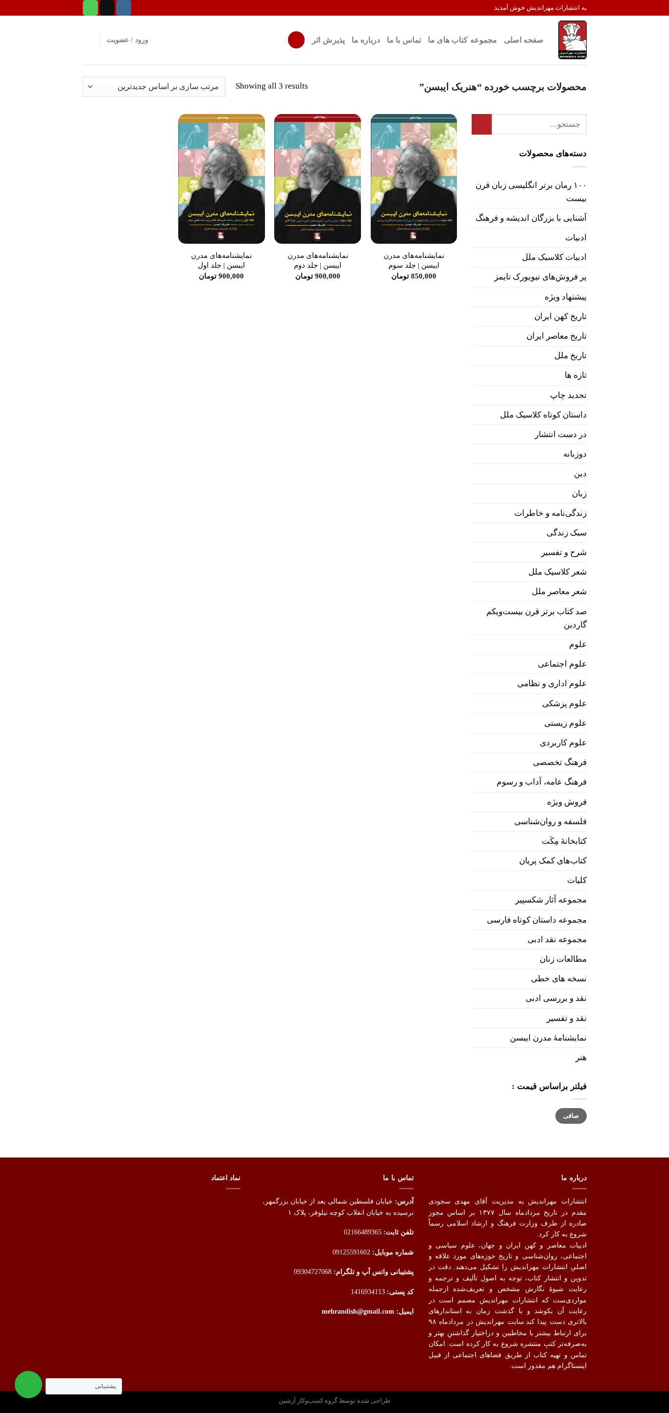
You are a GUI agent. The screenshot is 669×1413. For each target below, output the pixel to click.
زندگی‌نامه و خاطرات (550, 513)
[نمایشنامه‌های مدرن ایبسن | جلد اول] (221, 179)
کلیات (577, 880)
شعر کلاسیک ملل (557, 572)
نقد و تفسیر (567, 1018)
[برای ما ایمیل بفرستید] (107, 8)
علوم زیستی (565, 723)
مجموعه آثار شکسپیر (551, 899)
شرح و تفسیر (564, 552)
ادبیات (576, 237)
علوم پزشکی (564, 703)
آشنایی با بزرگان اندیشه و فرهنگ (531, 218)
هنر (581, 1057)
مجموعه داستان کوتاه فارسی (537, 920)
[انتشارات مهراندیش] (572, 40)
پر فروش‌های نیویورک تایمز (540, 276)
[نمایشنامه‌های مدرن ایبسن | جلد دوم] (317, 179)
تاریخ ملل (570, 355)
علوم (578, 644)
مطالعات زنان (563, 959)
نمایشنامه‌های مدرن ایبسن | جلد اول (221, 260)
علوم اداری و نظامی (552, 683)
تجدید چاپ (568, 395)
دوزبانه (575, 454)
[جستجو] (296, 39)
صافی (571, 1115)
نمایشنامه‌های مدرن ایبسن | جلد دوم (317, 260)
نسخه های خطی (559, 978)
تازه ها (576, 375)
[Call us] (90, 8)
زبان (579, 493)
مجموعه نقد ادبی (557, 939)
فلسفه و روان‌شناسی (550, 821)
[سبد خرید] (87, 40)
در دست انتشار (561, 434)
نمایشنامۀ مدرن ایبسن (548, 1037)
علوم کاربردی (563, 742)
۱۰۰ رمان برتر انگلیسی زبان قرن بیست (531, 192)
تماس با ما (404, 40)
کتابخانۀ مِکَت (564, 841)
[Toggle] (475, 238)
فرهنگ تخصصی (560, 762)
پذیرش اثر (328, 40)
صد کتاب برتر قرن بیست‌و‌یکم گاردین (536, 618)
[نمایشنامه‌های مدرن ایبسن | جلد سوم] (414, 179)
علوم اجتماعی (562, 664)
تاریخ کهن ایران (560, 316)
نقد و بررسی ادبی (556, 998)
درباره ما (366, 40)
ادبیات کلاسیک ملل (554, 257)
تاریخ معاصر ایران (556, 336)
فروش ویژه (567, 802)
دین (580, 473)
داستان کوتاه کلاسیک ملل (543, 414)
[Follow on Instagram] (123, 8)
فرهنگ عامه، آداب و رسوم (542, 782)
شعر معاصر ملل (559, 591)
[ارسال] (482, 124)
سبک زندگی (567, 532)
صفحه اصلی (524, 40)
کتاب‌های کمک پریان (553, 860)
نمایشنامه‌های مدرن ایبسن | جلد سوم (413, 260)
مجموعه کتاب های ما (462, 40)
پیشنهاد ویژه (566, 296)
